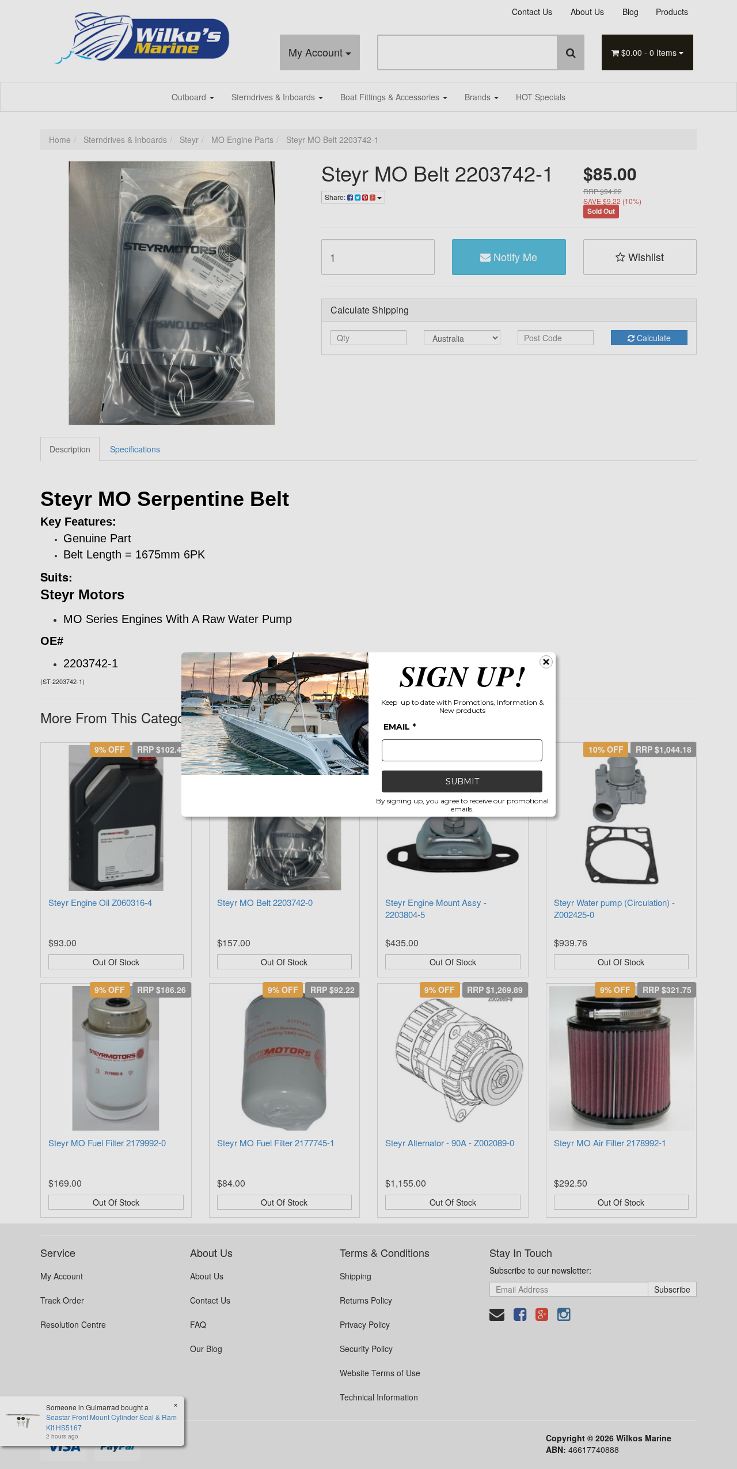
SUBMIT (462, 781)
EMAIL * (399, 727)
